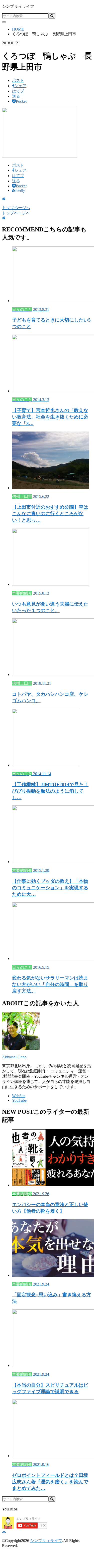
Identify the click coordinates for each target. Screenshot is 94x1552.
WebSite (18, 1096)
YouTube (19, 1100)
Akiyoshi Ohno (14, 1057)
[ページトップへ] (4, 1532)
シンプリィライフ (18, 6)
